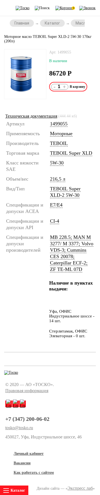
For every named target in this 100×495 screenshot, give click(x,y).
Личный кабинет (29, 454)
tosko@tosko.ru (19, 428)
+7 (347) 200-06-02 (27, 419)
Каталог (52, 23)
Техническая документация (31, 116)
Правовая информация (26, 390)
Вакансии (22, 463)
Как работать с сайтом (34, 472)
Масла (82, 23)
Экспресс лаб (80, 488)
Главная (21, 23)
